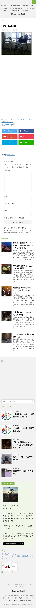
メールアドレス (9, 203)
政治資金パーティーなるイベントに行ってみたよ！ (23, 290)
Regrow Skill (18, 14)
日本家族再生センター (10, 554)
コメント (7, 170)
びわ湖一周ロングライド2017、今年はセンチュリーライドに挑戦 (23, 245)
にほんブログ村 (7, 125)
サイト (6, 210)
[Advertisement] (18, 73)
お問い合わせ (18, 584)
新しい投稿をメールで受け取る (16, 218)
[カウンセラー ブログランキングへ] (18, 125)
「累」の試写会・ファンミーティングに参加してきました (23, 445)
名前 (6, 196)
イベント (10, 584)
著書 (21, 586)
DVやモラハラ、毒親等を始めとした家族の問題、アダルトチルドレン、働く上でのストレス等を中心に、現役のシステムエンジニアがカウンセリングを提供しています (18, 597)
